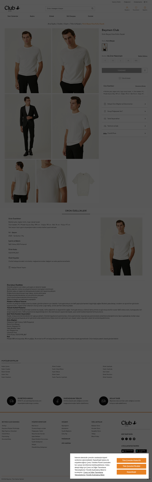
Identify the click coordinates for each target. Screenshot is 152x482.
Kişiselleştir (131, 472)
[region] (109, 466)
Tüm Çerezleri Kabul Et (131, 460)
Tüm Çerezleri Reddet (131, 466)
